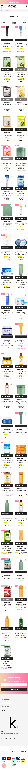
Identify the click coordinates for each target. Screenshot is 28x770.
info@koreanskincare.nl (12, 733)
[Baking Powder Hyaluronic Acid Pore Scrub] (21, 299)
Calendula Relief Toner (21, 491)
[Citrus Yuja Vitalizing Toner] (7, 388)
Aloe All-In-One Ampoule (7, 549)
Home (2, 10)
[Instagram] (6, 738)
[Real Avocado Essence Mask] (21, 62)
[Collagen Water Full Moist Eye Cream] (7, 180)
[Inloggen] (22, 6)
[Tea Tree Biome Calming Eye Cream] (21, 418)
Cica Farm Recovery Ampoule (7, 664)
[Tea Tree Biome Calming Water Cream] (21, 151)
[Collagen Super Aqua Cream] (7, 329)
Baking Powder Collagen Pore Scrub (7, 283)
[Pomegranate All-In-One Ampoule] (7, 591)
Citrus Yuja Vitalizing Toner (7, 402)
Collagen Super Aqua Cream (7, 342)
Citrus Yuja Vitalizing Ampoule (7, 491)
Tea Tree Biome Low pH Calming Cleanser (21, 283)
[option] (14, 2)
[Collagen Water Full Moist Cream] (7, 418)
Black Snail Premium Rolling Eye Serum (7, 45)
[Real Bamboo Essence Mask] (7, 62)
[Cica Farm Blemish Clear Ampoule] (21, 621)
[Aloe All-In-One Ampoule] (7, 535)
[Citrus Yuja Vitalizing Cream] (7, 359)
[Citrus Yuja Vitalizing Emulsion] (21, 506)
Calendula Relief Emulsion (21, 605)
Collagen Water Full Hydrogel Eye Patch (21, 253)
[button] (13, 23)
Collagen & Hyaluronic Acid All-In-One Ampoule (21, 194)
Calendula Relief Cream (21, 461)
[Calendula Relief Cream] (21, 448)
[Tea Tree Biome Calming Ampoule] (21, 564)
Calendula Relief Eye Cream (21, 342)
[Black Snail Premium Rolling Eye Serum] (7, 32)
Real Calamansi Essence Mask (21, 135)
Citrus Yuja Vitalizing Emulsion (21, 519)
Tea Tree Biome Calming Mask (7, 224)
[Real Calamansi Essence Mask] (21, 121)
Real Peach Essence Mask (7, 164)
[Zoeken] (2, 8)
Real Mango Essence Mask (21, 105)
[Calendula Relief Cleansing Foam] (21, 535)
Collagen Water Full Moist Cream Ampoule (7, 461)
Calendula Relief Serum (7, 634)
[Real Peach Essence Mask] (7, 151)
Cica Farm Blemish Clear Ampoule (21, 634)
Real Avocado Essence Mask (21, 75)
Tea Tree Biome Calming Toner (7, 519)
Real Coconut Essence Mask (7, 105)
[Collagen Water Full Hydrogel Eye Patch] (21, 240)
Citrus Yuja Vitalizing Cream (7, 372)
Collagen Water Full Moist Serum (7, 313)
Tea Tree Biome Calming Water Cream (21, 164)
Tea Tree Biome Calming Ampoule (21, 577)
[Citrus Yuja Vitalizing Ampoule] (7, 477)
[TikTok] (10, 738)
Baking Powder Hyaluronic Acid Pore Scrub (21, 313)
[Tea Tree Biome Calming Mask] (7, 210)
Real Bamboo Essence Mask (7, 75)
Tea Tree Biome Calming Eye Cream (21, 431)
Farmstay (7, 43)
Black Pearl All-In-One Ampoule (7, 577)
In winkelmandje (7, 40)
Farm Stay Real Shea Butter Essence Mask (7, 135)
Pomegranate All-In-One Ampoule (7, 605)
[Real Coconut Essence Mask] (7, 91)
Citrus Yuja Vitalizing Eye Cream (21, 224)
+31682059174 (12, 732)
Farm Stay (7, 10)
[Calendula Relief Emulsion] (21, 591)
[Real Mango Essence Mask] (21, 91)
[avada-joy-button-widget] (4, 765)
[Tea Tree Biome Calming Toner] (7, 506)
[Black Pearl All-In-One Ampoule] (7, 564)
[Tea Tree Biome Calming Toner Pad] (21, 388)
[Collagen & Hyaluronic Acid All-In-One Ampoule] (21, 180)
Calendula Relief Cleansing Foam (21, 549)
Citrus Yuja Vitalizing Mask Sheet (7, 253)
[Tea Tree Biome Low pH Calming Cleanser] (21, 269)
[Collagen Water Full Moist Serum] (7, 299)
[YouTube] (14, 738)
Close (26, 1)
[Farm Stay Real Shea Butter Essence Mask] (7, 121)
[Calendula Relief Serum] (7, 621)
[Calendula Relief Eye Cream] (21, 329)
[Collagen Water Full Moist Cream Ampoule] (7, 448)
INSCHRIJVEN (14, 689)
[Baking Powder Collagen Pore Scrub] (7, 269)
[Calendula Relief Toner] (21, 477)
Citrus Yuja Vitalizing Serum (21, 372)
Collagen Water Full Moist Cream (7, 431)
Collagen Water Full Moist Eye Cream (7, 194)
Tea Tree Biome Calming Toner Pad (21, 402)
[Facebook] (2, 738)
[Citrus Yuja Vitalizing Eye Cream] (21, 210)
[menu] (2, 5)
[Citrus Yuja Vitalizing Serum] (21, 359)
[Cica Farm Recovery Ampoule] (7, 650)
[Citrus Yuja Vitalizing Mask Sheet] (7, 240)
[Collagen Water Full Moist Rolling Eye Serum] (21, 32)
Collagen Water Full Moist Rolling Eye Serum (21, 45)
